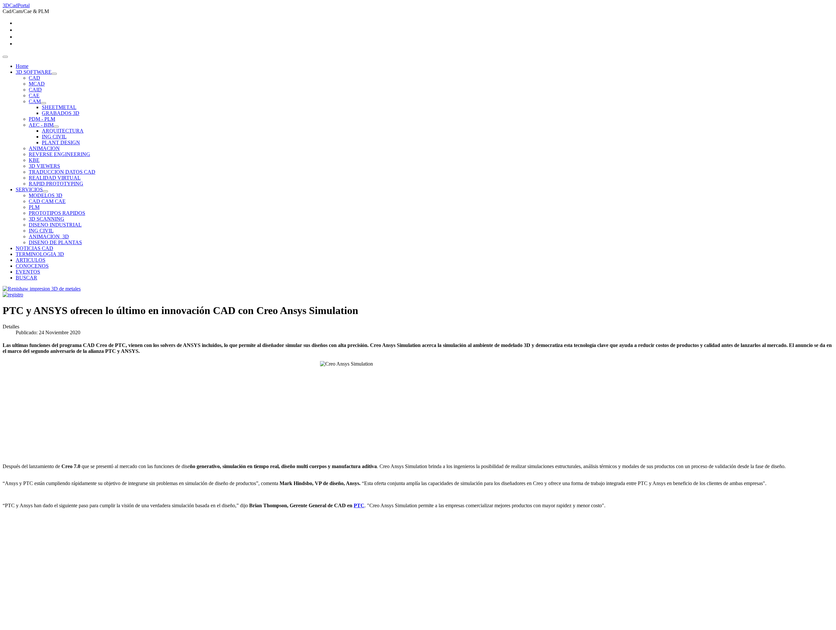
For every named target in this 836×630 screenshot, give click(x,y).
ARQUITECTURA (63, 131)
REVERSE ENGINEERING (59, 154)
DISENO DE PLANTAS (55, 242)
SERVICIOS (29, 189)
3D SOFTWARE (34, 72)
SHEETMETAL (59, 107)
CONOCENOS (32, 266)
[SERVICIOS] (45, 191)
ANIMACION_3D (49, 236)
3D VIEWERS (44, 166)
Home (22, 66)
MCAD (37, 84)
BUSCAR (26, 277)
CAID (35, 89)
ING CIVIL (54, 136)
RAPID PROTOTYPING (56, 183)
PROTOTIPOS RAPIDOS (57, 213)
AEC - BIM (41, 125)
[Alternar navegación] (5, 57)
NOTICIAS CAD (34, 248)
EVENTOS (28, 272)
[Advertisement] (198, 581)
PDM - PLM (42, 119)
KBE (34, 160)
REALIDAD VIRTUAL (55, 178)
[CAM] (43, 103)
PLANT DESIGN (61, 142)
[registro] (13, 294)
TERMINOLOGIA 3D (40, 254)
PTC (359, 505)
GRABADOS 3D (60, 113)
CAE (34, 95)
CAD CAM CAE (47, 201)
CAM (35, 101)
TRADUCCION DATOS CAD (62, 172)
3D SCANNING (46, 219)
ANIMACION (44, 148)
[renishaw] (42, 288)
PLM (34, 207)
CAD (34, 78)
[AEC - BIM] (56, 127)
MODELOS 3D (45, 195)
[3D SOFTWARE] (54, 74)
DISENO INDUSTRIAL (55, 225)
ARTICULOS (30, 260)
